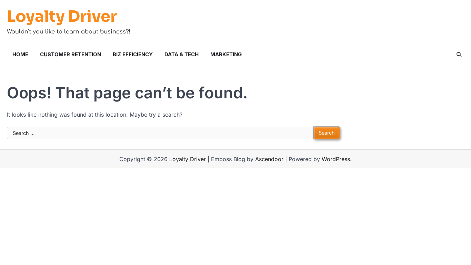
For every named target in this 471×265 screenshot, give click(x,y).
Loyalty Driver (62, 16)
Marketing (226, 54)
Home (20, 54)
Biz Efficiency (133, 54)
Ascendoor (269, 159)
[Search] (459, 54)
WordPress (336, 159)
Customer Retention (70, 54)
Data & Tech (181, 54)
